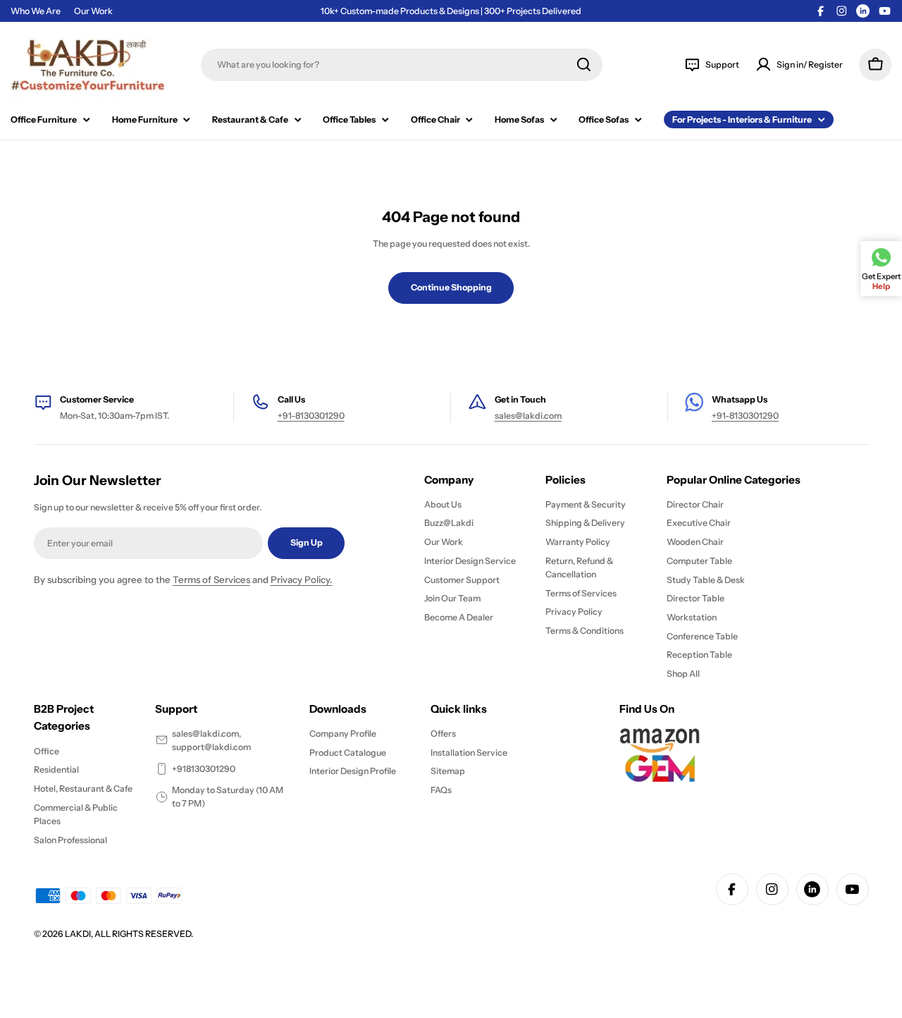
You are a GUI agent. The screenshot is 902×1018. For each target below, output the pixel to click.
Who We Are (36, 11)
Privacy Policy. (302, 579)
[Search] (584, 64)
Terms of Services (211, 579)
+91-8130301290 (311, 415)
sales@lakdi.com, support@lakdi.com (211, 740)
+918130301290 (203, 769)
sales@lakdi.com (528, 415)
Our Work (93, 11)
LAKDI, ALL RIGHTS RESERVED (128, 933)
